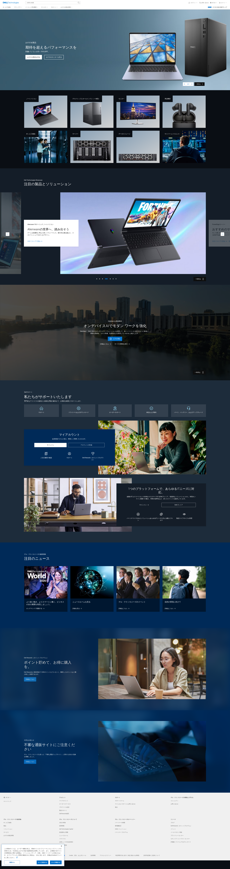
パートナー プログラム (121, 832)
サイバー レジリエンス (172, 134)
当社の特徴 (62, 822)
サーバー (75, 134)
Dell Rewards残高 (64, 813)
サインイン (50, 445)
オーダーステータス (65, 804)
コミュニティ (174, 800)
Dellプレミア (179, 505)
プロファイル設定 (64, 807)
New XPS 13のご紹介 (34, 57)
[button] (193, 2)
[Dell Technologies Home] (11, 2)
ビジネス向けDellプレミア (220, 7)
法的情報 (93, 855)
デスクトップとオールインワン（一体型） (86, 99)
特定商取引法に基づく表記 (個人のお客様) (127, 855)
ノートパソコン (31, 99)
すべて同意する (55, 862)
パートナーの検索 (120, 822)
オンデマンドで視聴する (34, 608)
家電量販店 (118, 826)
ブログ (172, 822)
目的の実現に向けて (173, 602)
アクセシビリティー (105, 855)
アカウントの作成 (86, 445)
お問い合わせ (174, 804)
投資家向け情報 (63, 832)
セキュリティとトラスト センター (180, 838)
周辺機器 (167, 99)
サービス (6, 832)
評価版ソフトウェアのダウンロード (181, 842)
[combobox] (52, 2)
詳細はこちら (31, 241)
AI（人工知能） (31, 134)
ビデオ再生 (116, 339)
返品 (116, 807)
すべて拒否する (42, 862)
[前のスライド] (184, 84)
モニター (121, 99)
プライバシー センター (177, 835)
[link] (204, 2)
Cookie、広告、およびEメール (77, 855)
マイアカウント (63, 800)
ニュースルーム (63, 835)
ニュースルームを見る (81, 602)
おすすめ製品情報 (9, 835)
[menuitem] (18, 7)
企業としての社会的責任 (66, 842)
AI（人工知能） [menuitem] (7, 7)
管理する (12, 862)
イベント (173, 829)
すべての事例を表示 (121, 344)
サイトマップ (7, 801)
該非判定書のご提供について (152, 855)
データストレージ (124, 134)
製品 (5, 826)
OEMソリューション (120, 829)
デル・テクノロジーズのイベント (132, 602)
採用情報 (61, 826)
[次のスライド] (191, 84)
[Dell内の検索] (78, 2)
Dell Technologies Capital (66, 829)
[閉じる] (61, 846)
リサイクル (62, 838)
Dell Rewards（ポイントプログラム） (181, 826)
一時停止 (198, 84)
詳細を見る (76, 608)
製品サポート (63, 810)
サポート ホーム (119, 800)
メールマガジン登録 (176, 832)
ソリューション (8, 829)
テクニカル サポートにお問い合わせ (125, 804)
